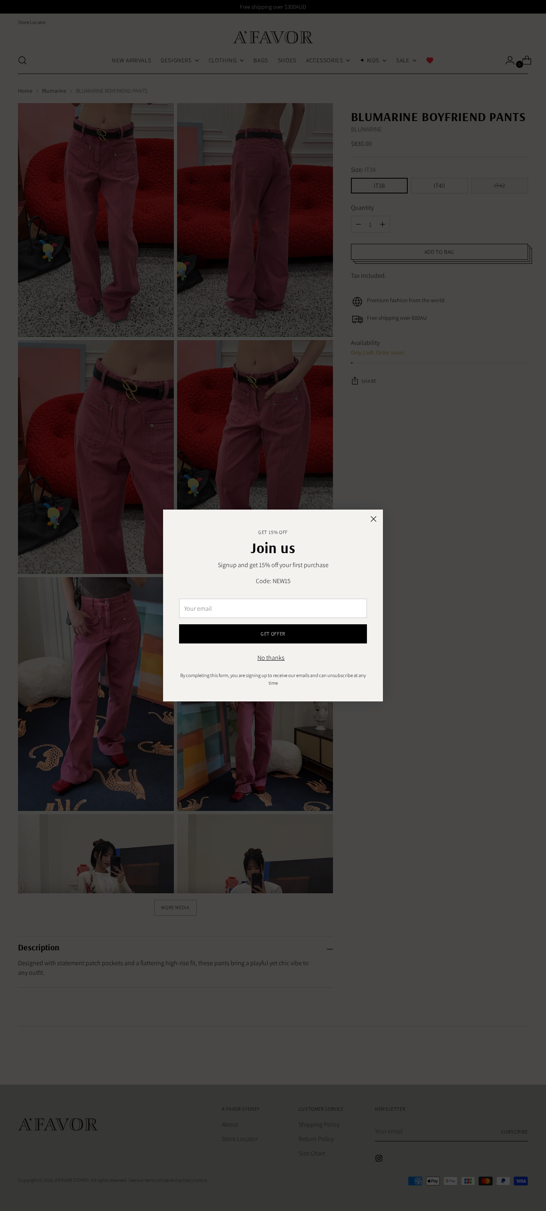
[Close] (373, 519)
